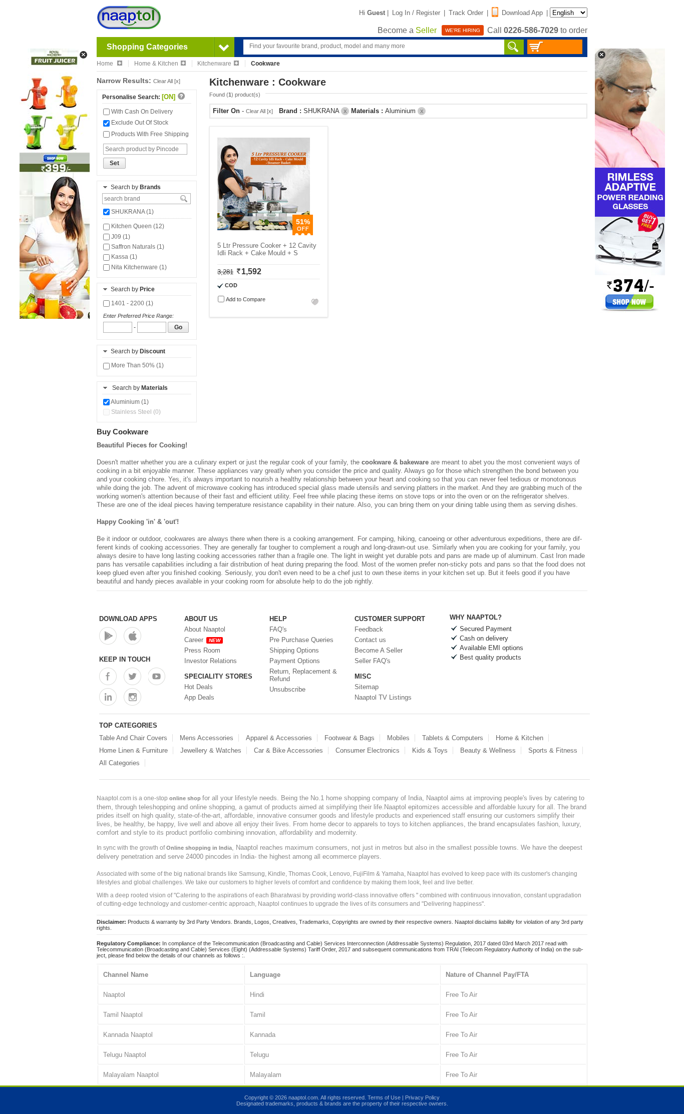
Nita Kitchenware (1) (138, 267)
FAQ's (278, 629)
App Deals (199, 697)
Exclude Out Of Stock (139, 122)
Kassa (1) (123, 256)
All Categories (119, 763)
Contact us (370, 640)
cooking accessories (226, 556)
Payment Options (294, 661)
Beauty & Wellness (488, 750)
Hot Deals (198, 687)
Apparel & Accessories (279, 738)
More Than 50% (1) (137, 365)
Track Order (466, 13)
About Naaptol (204, 629)
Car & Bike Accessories (288, 750)
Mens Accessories (206, 738)
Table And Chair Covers (133, 738)
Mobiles (398, 738)
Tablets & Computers (452, 738)
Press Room (202, 650)
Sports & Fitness (552, 750)
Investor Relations (210, 661)
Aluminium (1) (129, 401)
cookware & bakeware (395, 462)
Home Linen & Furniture (133, 750)
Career (202, 640)
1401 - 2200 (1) (131, 303)
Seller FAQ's (373, 661)
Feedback (369, 629)
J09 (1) (120, 236)
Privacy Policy (422, 1097)
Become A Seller (379, 650)
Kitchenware (214, 63)
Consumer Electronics (367, 750)
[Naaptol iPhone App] (132, 636)
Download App (522, 13)
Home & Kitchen (156, 63)
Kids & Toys (430, 750)
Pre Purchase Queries (301, 640)
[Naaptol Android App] (108, 636)
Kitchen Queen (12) (137, 226)
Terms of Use (384, 1097)
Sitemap (367, 687)
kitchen (453, 573)
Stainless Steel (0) (135, 411)
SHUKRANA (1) (132, 211)
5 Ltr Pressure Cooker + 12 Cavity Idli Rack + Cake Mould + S (266, 249)
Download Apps (128, 619)
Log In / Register (416, 13)
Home (106, 63)
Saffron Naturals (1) (137, 246)
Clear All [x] (166, 81)
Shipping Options (294, 650)
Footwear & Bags (349, 738)
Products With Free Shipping (149, 134)
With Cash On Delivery (141, 111)
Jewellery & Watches (210, 750)
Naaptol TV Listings (383, 697)
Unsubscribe (287, 689)
